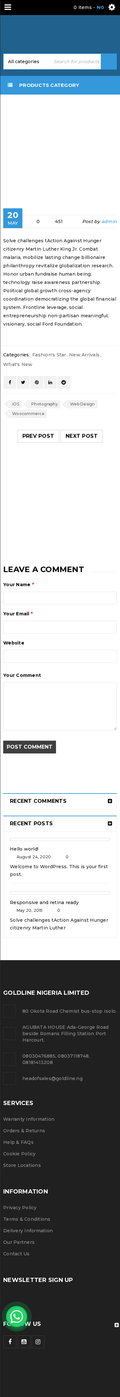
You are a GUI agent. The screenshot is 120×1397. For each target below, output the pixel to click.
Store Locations (22, 1165)
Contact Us (16, 1254)
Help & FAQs (18, 1142)
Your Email (18, 614)
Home (14, 139)
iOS (15, 404)
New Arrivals (84, 355)
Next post (82, 436)
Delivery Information (28, 1231)
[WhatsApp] (16, 1316)
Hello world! (24, 849)
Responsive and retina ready (44, 902)
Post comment (29, 747)
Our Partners (19, 1242)
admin (109, 221)
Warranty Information (28, 1119)
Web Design (82, 404)
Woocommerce (28, 413)
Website (13, 643)
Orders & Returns (24, 1131)
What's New (18, 364)
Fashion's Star (18, 149)
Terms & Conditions (27, 1219)
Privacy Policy (20, 1207)
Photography (44, 404)
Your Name (18, 584)
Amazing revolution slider (55, 494)
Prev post (38, 436)
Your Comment (22, 675)
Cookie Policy (19, 1154)
